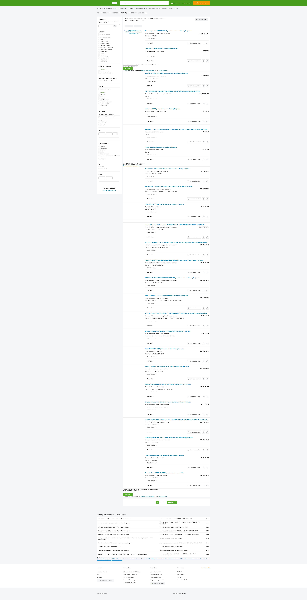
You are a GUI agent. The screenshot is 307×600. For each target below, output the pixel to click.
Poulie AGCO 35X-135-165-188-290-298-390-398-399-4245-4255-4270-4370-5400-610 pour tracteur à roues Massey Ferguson (182, 129)
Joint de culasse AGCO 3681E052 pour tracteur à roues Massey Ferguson (167, 168)
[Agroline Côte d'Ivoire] (103, 3)
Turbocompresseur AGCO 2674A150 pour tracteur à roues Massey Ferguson (168, 31)
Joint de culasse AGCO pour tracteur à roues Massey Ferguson (114, 527)
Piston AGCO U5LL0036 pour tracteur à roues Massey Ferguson (164, 455)
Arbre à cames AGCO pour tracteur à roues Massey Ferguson (113, 523)
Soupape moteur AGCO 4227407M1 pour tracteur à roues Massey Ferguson (168, 384)
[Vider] (119, 24)
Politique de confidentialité (130, 574)
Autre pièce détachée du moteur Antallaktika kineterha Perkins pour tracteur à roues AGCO (172, 91)
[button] (203, 43)
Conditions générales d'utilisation (132, 571)
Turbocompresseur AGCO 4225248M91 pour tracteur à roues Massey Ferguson (169, 437)
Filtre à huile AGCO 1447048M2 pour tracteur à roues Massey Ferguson (166, 73)
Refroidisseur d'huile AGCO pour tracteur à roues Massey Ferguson (115, 543)
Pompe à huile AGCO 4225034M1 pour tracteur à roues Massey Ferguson (167, 366)
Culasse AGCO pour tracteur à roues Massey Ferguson (161, 48)
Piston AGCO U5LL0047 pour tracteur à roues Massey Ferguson (164, 204)
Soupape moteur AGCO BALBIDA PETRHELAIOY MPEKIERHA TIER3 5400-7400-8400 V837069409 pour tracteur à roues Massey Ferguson (187, 419)
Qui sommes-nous (101, 571)
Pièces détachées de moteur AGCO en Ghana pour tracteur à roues (114, 558)
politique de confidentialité (147, 70)
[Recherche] (121, 3)
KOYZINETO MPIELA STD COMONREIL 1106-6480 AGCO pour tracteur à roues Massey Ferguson (123, 554)
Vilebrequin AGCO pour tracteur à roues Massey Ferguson (162, 109)
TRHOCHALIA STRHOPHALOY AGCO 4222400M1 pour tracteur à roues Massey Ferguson (172, 278)
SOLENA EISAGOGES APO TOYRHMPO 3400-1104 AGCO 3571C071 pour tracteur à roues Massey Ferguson (177, 242)
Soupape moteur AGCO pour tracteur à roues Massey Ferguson (114, 518)
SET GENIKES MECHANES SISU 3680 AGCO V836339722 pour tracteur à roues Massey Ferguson (174, 224)
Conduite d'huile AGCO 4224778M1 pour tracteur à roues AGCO (164, 473)
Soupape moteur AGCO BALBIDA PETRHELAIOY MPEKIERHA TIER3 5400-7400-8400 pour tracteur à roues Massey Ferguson (125, 538)
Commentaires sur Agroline (131, 580)
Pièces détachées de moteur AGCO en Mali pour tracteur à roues (148, 558)
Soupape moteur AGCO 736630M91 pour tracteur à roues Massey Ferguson (168, 402)
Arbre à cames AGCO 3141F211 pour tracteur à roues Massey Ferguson (166, 295)
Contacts (99, 577)
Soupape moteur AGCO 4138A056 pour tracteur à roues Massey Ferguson (167, 331)
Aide (98, 574)
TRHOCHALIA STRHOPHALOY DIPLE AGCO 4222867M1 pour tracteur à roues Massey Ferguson (174, 260)
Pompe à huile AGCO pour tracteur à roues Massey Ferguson (113, 550)
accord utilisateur (163, 70)
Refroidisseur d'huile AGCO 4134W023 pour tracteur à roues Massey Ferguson (169, 186)
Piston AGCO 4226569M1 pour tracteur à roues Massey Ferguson (164, 348)
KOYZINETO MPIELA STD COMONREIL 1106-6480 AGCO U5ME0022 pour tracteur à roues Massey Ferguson (177, 313)
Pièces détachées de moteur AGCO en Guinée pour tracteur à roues (182, 558)
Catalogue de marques (129, 582)
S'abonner (127, 68)
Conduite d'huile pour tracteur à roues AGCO (109, 546)
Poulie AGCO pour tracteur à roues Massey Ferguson (161, 147)
